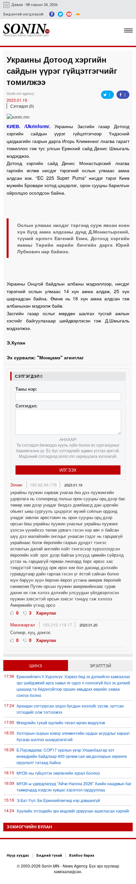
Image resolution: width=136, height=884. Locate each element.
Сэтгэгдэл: (26, 405)
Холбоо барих (81, 855)
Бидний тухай (49, 855)
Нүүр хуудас (18, 855)
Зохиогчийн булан (29, 826)
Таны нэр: (26, 389)
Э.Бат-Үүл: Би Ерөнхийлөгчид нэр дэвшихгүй (58, 800)
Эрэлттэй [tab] (100, 665)
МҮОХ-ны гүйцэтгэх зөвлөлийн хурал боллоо (58, 773)
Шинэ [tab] (35, 665)
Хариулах (46, 613)
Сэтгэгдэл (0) (22, 106)
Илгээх (68, 470)
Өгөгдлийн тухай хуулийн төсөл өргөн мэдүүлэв (61, 722)
